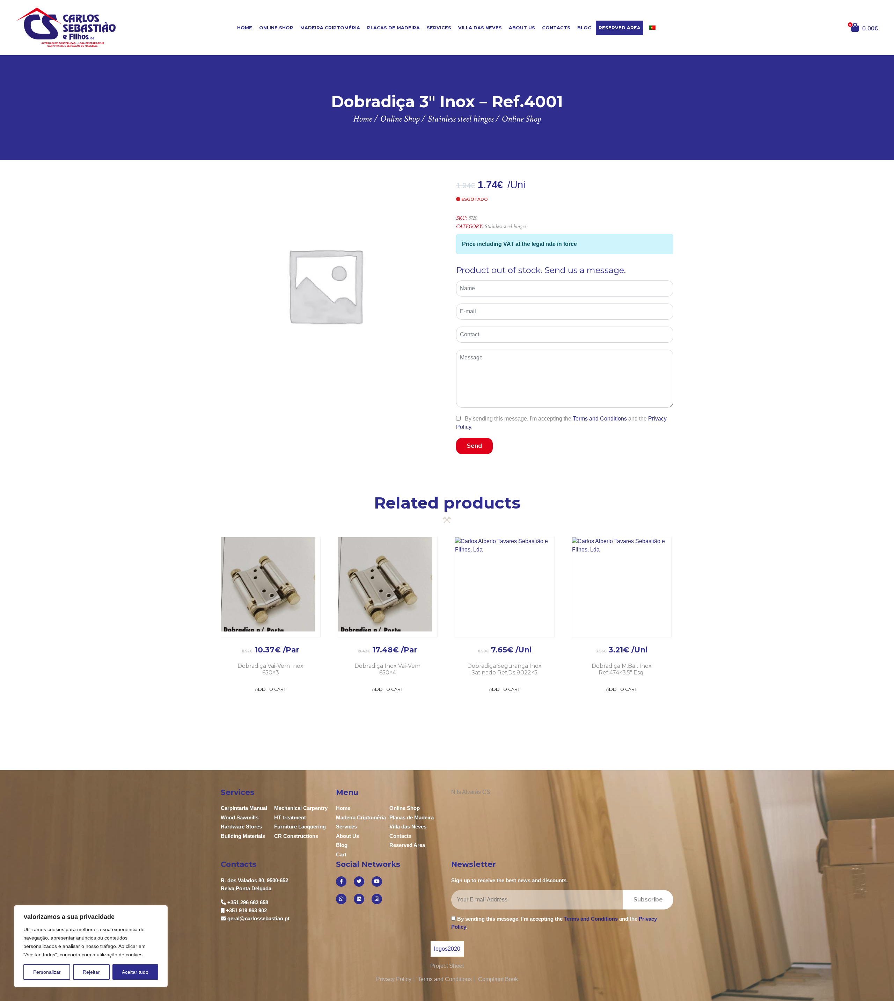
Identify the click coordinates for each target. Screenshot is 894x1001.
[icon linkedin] (359, 899)
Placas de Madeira (393, 27)
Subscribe (648, 899)
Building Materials (243, 836)
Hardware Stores (241, 827)
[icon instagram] (377, 899)
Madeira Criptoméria (330, 27)
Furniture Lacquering (300, 827)
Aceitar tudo (135, 972)
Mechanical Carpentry (301, 808)
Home (244, 27)
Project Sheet (447, 966)
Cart (341, 854)
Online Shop (276, 27)
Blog (584, 27)
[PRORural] (458, 948)
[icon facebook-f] (341, 881)
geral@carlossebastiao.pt (258, 918)
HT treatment (290, 817)
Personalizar (47, 972)
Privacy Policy (393, 979)
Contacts (556, 27)
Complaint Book (498, 979)
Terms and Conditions (600, 419)
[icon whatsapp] (341, 899)
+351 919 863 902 (246, 910)
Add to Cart (270, 689)
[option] (325, 285)
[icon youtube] (377, 881)
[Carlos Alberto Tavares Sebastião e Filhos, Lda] (88, 27)
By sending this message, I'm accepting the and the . (561, 423)
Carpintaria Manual (244, 808)
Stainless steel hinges (505, 226)
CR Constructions (296, 836)
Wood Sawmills (239, 817)
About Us (522, 27)
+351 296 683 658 (247, 902)
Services (439, 27)
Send (474, 446)
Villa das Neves (480, 27)
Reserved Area (619, 27)
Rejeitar (91, 972)
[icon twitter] (359, 881)
